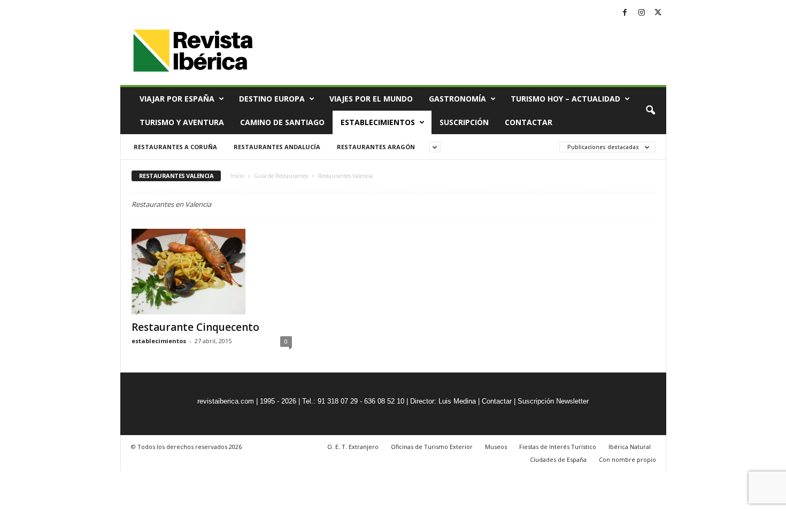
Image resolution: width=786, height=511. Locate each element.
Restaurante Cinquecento (195, 327)
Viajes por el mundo (371, 99)
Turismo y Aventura (182, 122)
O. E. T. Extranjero (353, 447)
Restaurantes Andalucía (277, 147)
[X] (658, 13)
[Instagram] (641, 13)
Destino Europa (272, 99)
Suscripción (464, 122)
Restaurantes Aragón (376, 147)
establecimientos (159, 341)
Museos (496, 447)
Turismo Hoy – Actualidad (565, 99)
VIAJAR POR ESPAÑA (177, 99)
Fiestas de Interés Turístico (557, 447)
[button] (650, 110)
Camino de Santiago (282, 122)
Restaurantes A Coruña (175, 147)
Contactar (528, 122)
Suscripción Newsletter (553, 401)
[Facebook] (625, 13)
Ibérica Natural (629, 447)
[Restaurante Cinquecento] (212, 271)
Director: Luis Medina (443, 401)
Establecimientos (378, 122)
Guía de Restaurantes (281, 176)
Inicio (237, 176)
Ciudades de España (558, 459)
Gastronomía (457, 99)
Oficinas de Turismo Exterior (432, 447)
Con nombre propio (627, 459)
